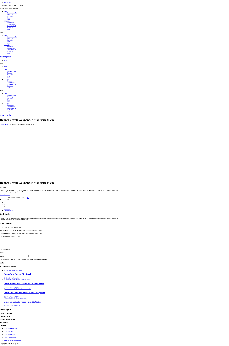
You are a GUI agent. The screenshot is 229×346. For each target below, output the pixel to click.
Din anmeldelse (5, 249)
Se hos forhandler (5, 195)
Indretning (10, 14)
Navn (2, 252)
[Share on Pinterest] (4, 206)
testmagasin (5, 57)
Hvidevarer (10, 22)
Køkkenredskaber (12, 13)
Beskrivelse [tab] (7, 209)
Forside (2, 124)
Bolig (5, 11)
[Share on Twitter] (4, 204)
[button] (114, 32)
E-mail (2, 256)
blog (8, 29)
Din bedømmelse (5, 236)
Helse (8, 19)
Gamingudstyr (11, 24)
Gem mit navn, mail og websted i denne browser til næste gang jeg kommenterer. (25, 259)
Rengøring (10, 16)
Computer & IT (11, 26)
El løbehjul (10, 27)
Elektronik (6, 21)
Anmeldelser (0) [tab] (8, 210)
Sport (5, 60)
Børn (8, 18)
